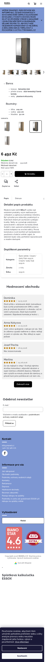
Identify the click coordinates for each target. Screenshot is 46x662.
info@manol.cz (8, 446)
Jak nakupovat (8, 471)
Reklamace (7, 483)
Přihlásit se (9, 423)
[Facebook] (5, 453)
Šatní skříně (24, 256)
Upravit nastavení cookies (28, 558)
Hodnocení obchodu (23, 286)
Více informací (22, 642)
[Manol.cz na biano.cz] (13, 538)
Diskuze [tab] (18, 198)
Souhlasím (22, 656)
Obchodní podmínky (10, 474)
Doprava (5, 487)
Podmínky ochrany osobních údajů (16, 477)
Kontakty (6, 480)
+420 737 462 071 (9, 448)
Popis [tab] (6, 198)
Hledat (23, 521)
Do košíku (31, 174)
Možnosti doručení (8, 165)
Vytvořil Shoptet (24, 563)
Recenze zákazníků (10, 493)
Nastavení (22, 648)
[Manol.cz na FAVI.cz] (33, 538)
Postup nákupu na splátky (13, 496)
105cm (21, 272)
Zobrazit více (23, 384)
